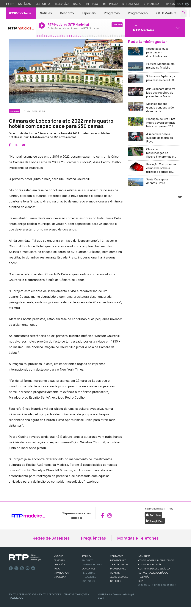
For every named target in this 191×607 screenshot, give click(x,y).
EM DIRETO (87, 560)
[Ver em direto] (21, 28)
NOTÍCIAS (58, 556)
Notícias (24, 3)
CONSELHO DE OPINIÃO (150, 564)
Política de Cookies (50, 594)
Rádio (77, 3)
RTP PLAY (86, 556)
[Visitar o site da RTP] (10, 3)
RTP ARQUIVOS (61, 572)
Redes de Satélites (51, 538)
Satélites (115, 581)
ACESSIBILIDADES (119, 576)
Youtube (28, 568)
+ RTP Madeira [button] (166, 13)
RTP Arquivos (173, 3)
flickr (33, 568)
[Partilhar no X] (16, 145)
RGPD (141, 581)
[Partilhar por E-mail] (23, 145)
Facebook (11, 568)
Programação (138, 13)
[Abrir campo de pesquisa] (184, 13)
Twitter (16, 568)
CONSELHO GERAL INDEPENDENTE (156, 560)
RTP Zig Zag (130, 3)
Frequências (93, 538)
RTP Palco (110, 3)
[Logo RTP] (25, 557)
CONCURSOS (88, 568)
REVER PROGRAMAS (92, 564)
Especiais (89, 13)
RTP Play (92, 3)
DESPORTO (59, 560)
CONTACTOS (116, 556)
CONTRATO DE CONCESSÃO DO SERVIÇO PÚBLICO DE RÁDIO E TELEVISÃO (154, 572)
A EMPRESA (144, 556)
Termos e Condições (75, 594)
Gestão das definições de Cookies (157, 585)
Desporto (42, 3)
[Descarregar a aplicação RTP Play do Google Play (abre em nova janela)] (155, 520)
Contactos (88, 581)
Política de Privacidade (22, 594)
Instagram (22, 568)
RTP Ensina (151, 3)
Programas (112, 13)
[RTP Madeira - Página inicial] (21, 13)
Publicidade (16, 597)
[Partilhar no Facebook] (10, 145)
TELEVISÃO (59, 564)
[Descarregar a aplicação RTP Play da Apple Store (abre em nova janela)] (153, 514)
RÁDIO (57, 568)
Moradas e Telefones (138, 538)
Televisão (61, 3)
